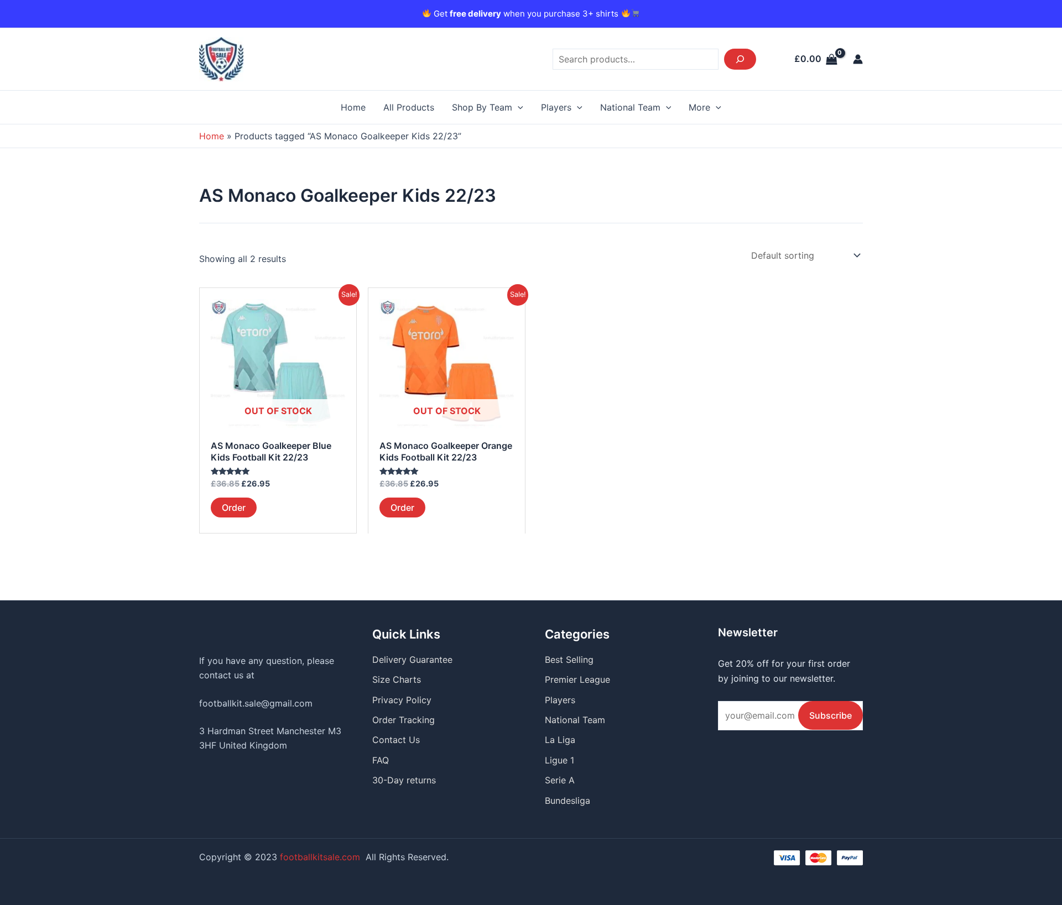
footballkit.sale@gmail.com (256, 703)
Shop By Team (482, 107)
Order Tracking (403, 719)
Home (353, 107)
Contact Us (396, 739)
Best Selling (569, 659)
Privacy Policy (401, 699)
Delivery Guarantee (412, 659)
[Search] (740, 59)
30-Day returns (404, 780)
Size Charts (396, 679)
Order (234, 507)
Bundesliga (567, 800)
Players (556, 107)
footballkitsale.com (320, 856)
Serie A (560, 780)
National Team (630, 107)
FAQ (380, 760)
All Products (408, 107)
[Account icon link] (858, 59)
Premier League (577, 679)
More (699, 107)
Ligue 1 (559, 760)
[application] (517, 107)
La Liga (560, 739)
